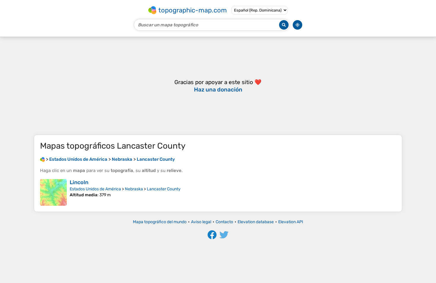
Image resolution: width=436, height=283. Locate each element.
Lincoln (79, 182)
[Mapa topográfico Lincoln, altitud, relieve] (53, 192)
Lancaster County (164, 189)
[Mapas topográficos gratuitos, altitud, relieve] (42, 159)
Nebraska (134, 189)
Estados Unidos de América (95, 189)
